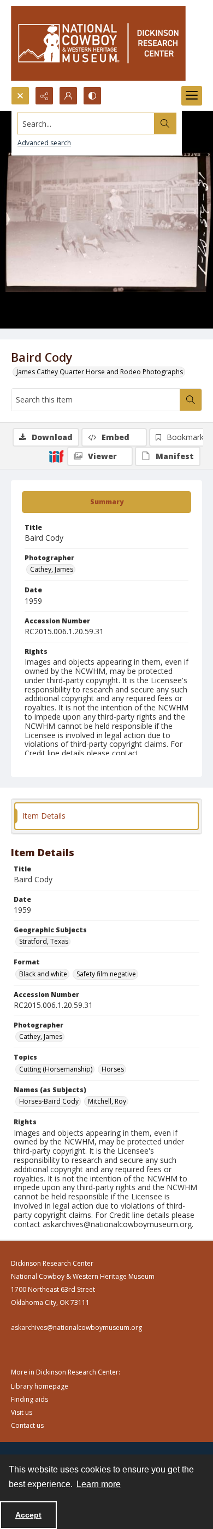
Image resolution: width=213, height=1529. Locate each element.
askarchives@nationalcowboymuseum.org (76, 1327)
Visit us (21, 1412)
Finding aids (29, 1399)
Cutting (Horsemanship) (55, 1069)
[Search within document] (191, 400)
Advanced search (44, 142)
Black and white (43, 974)
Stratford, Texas (43, 941)
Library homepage (39, 1386)
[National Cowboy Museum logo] (98, 43)
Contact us (27, 1425)
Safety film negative (106, 974)
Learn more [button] (98, 1484)
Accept (28, 1515)
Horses (113, 1069)
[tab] (106, 502)
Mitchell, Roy (107, 1101)
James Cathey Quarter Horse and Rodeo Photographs (99, 371)
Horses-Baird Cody (49, 1101)
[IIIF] (56, 456)
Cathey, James (51, 569)
